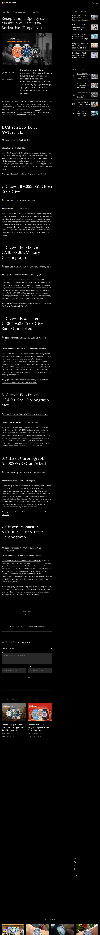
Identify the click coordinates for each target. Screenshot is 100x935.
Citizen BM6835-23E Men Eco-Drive (15, 214)
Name (3, 667)
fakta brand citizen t (19, 115)
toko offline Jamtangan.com (27, 595)
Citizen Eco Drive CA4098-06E (37, 280)
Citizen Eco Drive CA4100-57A (17, 430)
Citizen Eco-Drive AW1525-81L (13, 153)
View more (75, 62)
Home (3, 12)
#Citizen (27, 615)
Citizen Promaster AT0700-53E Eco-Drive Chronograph (21, 561)
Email (29, 667)
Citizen (37, 109)
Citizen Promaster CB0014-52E (13, 354)
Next (38, 699)
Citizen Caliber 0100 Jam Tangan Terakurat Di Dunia (28, 174)
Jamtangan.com (7, 595)
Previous (16, 699)
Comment (4, 652)
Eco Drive (22, 166)
